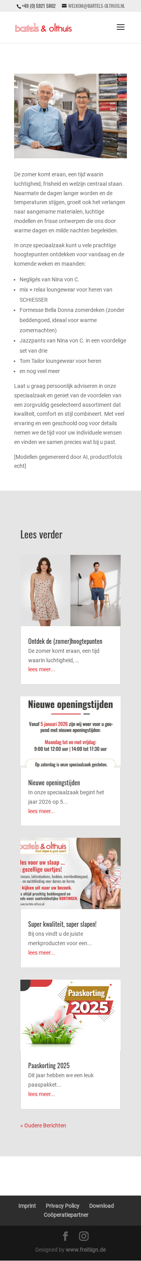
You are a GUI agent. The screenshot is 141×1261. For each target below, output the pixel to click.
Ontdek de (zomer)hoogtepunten (65, 641)
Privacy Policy (63, 1206)
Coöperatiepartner (66, 1215)
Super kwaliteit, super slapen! (62, 924)
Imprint (27, 1206)
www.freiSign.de (86, 1250)
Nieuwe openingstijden (54, 782)
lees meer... (41, 669)
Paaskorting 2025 (49, 1065)
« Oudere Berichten (43, 1125)
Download (101, 1206)
